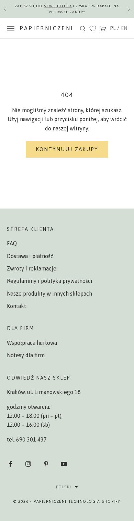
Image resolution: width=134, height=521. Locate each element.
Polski (63, 487)
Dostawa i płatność (30, 256)
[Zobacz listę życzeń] (93, 28)
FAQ (12, 243)
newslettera (58, 6)
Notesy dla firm (26, 355)
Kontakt (16, 306)
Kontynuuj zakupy (67, 149)
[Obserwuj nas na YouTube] (63, 463)
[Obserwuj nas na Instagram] (28, 463)
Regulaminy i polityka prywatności (49, 281)
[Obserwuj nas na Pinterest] (46, 463)
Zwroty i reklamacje (31, 268)
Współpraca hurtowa (32, 343)
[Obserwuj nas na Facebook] (10, 463)
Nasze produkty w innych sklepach (49, 293)
